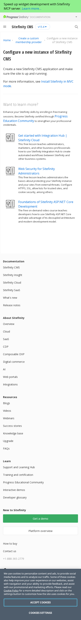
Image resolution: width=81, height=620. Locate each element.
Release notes (11, 305)
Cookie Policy (11, 590)
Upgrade (8, 441)
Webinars (8, 418)
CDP (5, 346)
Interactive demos (14, 490)
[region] (40, 594)
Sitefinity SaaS (11, 290)
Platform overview (40, 531)
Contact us (9, 551)
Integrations (10, 384)
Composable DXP (13, 354)
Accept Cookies (40, 602)
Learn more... (31, 8)
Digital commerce (14, 361)
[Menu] (4, 26)
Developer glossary (15, 497)
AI (4, 369)
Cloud (6, 331)
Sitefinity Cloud (12, 282)
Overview (8, 324)
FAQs (6, 448)
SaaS (6, 339)
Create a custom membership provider (29, 40)
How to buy (10, 543)
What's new (10, 297)
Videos (7, 410)
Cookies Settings (40, 613)
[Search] (76, 26)
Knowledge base (13, 433)
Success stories (12, 426)
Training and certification (18, 475)
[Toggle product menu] (76, 16)
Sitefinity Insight (12, 275)
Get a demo (40, 518)
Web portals (10, 377)
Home (7, 40)
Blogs (6, 403)
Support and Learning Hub (19, 467)
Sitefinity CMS (11, 267)
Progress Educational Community (23, 482)
